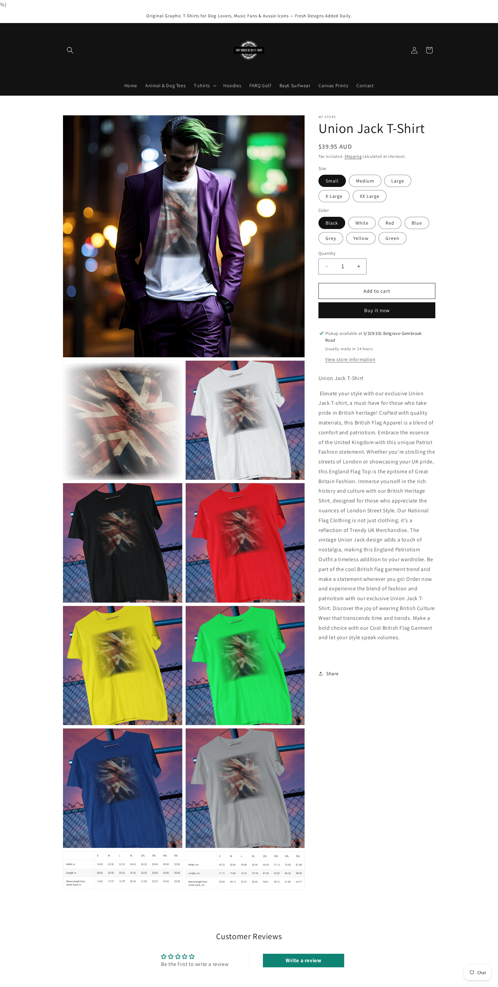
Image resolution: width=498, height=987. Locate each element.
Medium (365, 181)
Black (332, 223)
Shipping (353, 156)
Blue (417, 223)
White (362, 223)
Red (390, 223)
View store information (350, 359)
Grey (331, 238)
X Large (334, 196)
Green (392, 238)
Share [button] (332, 673)
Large (397, 181)
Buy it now (377, 310)
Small (332, 181)
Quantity (326, 253)
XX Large (369, 196)
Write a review (303, 960)
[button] (70, 50)
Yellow (361, 238)
